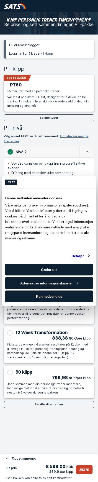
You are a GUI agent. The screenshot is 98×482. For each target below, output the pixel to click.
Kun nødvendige (49, 296)
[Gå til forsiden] (15, 6)
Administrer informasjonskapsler (46, 283)
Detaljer (78, 256)
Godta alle (49, 270)
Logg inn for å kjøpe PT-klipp (31, 53)
